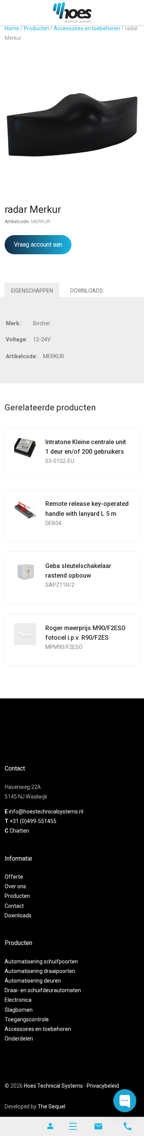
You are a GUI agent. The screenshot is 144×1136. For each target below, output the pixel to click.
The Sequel (51, 1106)
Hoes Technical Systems (53, 1086)
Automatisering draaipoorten (40, 971)
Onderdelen (19, 1039)
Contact (14, 906)
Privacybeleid (103, 1086)
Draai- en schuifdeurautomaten (43, 990)
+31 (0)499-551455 (33, 821)
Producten (36, 28)
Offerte (14, 877)
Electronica (18, 1000)
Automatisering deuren (33, 981)
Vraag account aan (38, 244)
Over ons (15, 886)
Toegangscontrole (27, 1019)
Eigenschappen (32, 291)
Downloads (86, 291)
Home (12, 28)
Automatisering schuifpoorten (41, 961)
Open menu (73, 1126)
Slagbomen (19, 1010)
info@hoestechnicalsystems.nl (46, 811)
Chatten (19, 831)
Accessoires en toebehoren (87, 28)
